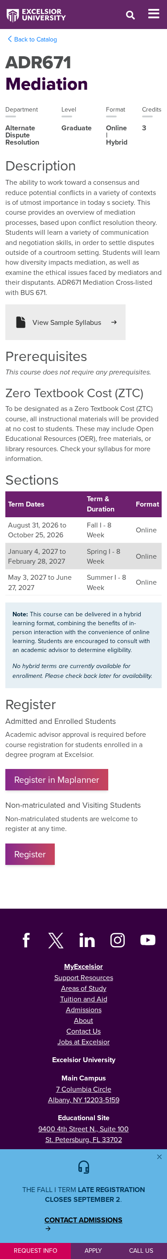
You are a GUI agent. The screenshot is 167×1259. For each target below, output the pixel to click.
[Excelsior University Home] (33, 11)
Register (30, 854)
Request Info (35, 1250)
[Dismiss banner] (159, 1157)
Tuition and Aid (83, 999)
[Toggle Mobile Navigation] (157, 14)
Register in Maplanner (56, 779)
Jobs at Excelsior (83, 1042)
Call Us (141, 1250)
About (83, 1020)
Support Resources (83, 977)
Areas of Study (83, 988)
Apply (93, 1250)
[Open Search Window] (130, 14)
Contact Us (83, 1031)
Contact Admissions (83, 1220)
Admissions (84, 1009)
